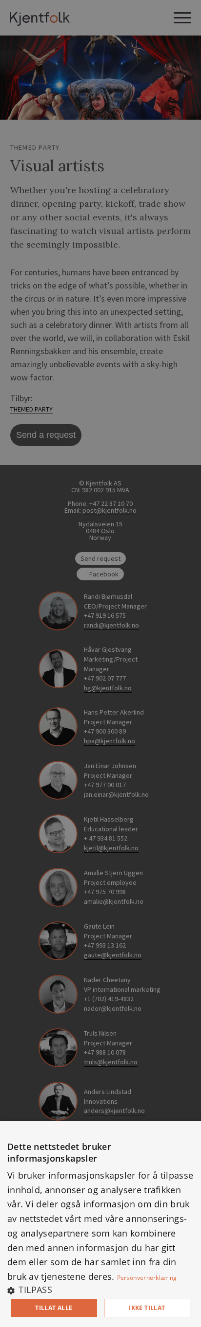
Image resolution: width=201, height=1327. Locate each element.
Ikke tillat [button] (147, 1308)
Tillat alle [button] (53, 1308)
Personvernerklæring (147, 1277)
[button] (100, 1289)
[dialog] (100, 1224)
